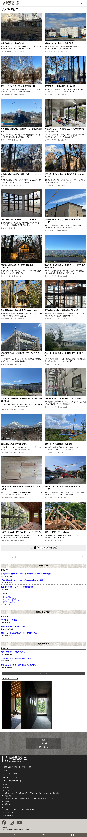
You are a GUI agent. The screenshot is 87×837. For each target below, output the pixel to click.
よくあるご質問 (9, 812)
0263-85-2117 (11, 774)
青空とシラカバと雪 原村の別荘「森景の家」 (19, 86)
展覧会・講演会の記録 (39, 798)
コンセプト (8, 790)
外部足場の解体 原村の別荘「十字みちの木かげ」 (20, 310)
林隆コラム (56, 793)
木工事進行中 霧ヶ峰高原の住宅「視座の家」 (62, 310)
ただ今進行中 (20, 52)
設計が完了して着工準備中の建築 (14, 444)
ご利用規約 (4, 827)
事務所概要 (8, 796)
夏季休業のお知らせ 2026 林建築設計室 (17, 587)
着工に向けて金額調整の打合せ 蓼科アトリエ (19, 633)
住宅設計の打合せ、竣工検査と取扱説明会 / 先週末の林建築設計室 (26, 574)
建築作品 (7, 787)
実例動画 (7, 801)
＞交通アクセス (8, 770)
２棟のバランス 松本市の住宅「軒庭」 (60, 43)
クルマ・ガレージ (9, 605)
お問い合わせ (9, 815)
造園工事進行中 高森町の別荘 (13, 43)
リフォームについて (45, 793)
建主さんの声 (9, 804)
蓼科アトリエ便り (43, 612)
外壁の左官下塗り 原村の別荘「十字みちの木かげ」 (65, 398)
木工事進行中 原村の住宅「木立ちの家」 (61, 86)
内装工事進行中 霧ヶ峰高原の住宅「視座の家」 (19, 219)
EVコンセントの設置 (9, 620)
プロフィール (9, 798)
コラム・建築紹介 (9, 603)
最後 (55, 548)
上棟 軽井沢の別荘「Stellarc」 (57, 532)
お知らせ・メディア (10, 599)
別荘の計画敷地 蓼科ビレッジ (13, 626)
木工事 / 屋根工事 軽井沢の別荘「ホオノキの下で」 (21, 532)
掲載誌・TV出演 (25, 798)
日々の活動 (7, 597)
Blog (6, 807)
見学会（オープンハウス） (12, 601)
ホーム (7, 784)
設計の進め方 (23, 793)
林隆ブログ (43, 565)
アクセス (50, 798)
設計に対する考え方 (11, 793)
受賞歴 (17, 798)
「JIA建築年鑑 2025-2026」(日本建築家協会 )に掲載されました (26, 580)
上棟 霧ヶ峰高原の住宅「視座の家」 (59, 444)
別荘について (33, 793)
